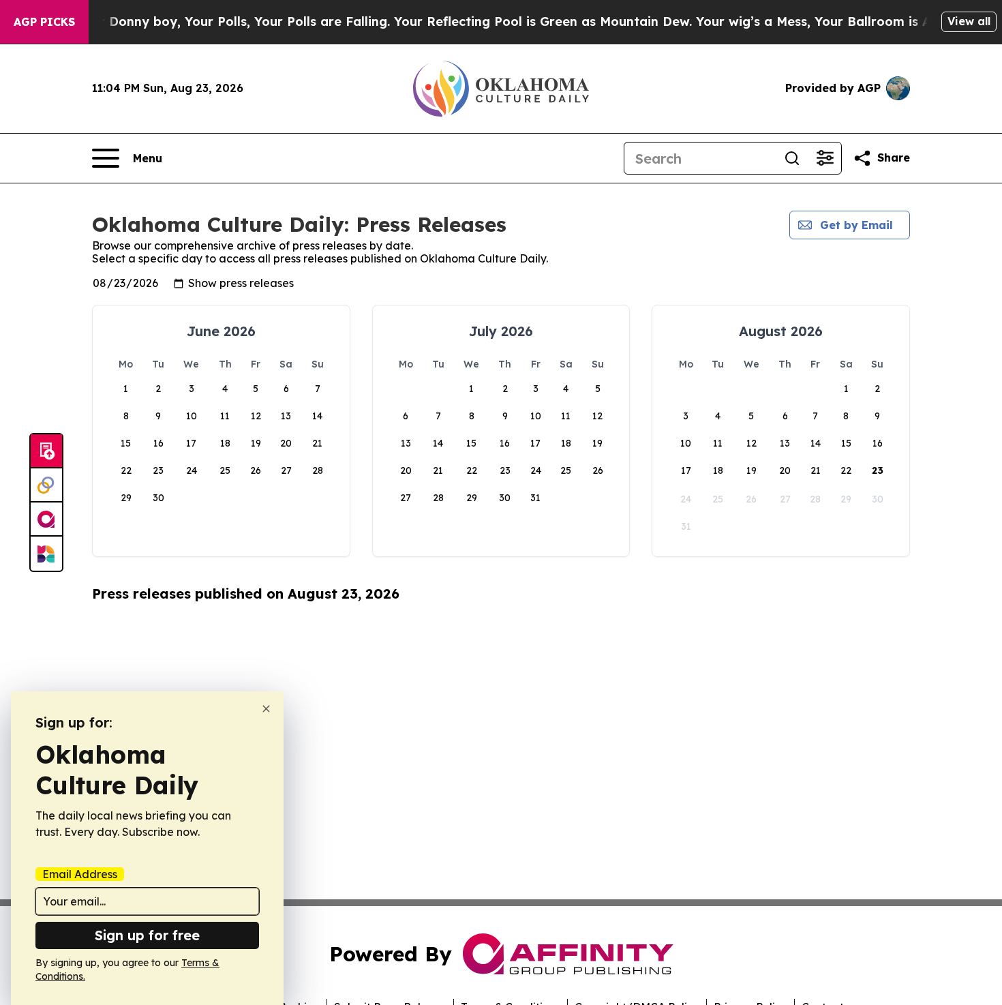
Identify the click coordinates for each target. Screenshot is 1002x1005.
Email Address (79, 874)
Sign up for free (147, 935)
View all (968, 21)
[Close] (266, 708)
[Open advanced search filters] (824, 158)
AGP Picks (44, 22)
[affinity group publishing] (46, 519)
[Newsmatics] (46, 554)
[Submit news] (46, 451)
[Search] (792, 158)
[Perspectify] (46, 485)
